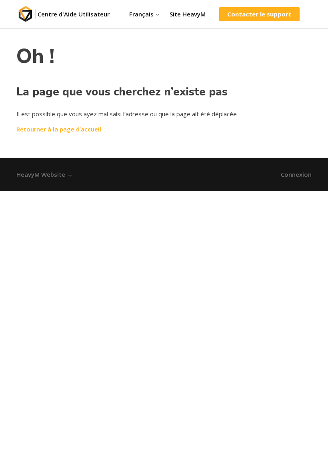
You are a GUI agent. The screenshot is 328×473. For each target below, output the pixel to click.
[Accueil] (27, 14)
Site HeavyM (188, 14)
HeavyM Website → (44, 174)
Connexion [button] (296, 174)
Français (142, 14)
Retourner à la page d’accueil (58, 129)
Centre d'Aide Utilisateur (74, 14)
